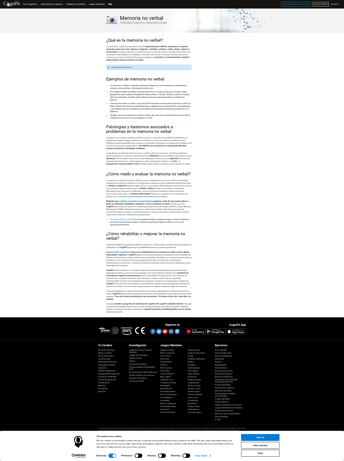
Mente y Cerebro (105, 353)
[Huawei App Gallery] (195, 331)
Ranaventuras (194, 350)
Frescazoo (192, 377)
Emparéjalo (165, 385)
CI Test (218, 419)
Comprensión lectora (224, 411)
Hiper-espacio (194, 374)
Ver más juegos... (195, 412)
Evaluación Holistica (138, 364)
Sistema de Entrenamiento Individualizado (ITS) (226, 381)
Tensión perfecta (195, 394)
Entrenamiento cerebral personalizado (225, 395)
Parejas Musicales (168, 406)
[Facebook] (153, 331)
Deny (260, 453)
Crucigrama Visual (168, 383)
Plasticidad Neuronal (107, 362)
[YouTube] (165, 331)
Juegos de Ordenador (138, 355)
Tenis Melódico (166, 397)
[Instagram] (171, 331)
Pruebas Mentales (222, 385)
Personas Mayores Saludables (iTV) (142, 368)
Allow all (260, 437)
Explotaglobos (194, 368)
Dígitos (191, 362)
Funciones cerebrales (107, 377)
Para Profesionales (223, 353)
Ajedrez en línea (167, 350)
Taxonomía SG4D (136, 381)
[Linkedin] (177, 331)
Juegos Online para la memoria (228, 405)
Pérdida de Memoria (106, 371)
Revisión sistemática (138, 378)
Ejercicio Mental (221, 402)
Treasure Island (166, 374)
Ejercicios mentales (223, 391)
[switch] (138, 455)
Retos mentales (221, 416)
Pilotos (132, 361)
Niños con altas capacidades (227, 414)
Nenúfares (192, 403)
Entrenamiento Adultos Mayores (143, 372)
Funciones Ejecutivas (107, 380)
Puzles (191, 356)
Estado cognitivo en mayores (141, 375)
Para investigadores (223, 356)
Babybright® (220, 365)
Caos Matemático (167, 391)
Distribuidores (221, 368)
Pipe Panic (164, 359)
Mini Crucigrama (167, 353)
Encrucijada (193, 371)
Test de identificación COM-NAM (123, 219)
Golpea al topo (194, 406)
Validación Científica (75, 4)
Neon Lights (165, 377)
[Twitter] (159, 331)
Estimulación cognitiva (224, 388)
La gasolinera (194, 383)
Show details (201, 456)
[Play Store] (215, 331)
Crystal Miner (166, 362)
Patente (218, 362)
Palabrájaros (193, 409)
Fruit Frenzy (165, 356)
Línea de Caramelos (196, 353)
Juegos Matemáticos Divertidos (228, 408)
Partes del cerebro (106, 356)
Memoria (102, 385)
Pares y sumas (194, 385)
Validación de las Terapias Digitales (140, 351)
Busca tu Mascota (168, 403)
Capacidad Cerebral (106, 365)
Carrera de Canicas (168, 394)
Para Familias (221, 350)
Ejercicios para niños (224, 371)
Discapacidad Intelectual (108, 374)
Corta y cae (193, 397)
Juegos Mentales (222, 399)
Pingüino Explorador (196, 359)
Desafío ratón (194, 391)
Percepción (103, 388)
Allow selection (260, 445)
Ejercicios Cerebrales (224, 377)
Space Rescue (166, 388)
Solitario (163, 365)
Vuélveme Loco (166, 380)
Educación (219, 359)
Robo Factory (166, 368)
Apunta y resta (194, 388)
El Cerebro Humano (106, 350)
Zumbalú (191, 365)
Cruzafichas (193, 400)
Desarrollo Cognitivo (223, 374)
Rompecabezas (194, 380)
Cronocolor (165, 409)
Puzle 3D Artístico (167, 412)
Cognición (102, 368)
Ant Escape (165, 371)
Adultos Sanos (135, 358)
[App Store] (236, 331)
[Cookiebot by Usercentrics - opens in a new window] (78, 456)
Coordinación (104, 383)
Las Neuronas (104, 359)
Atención (102, 391)
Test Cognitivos (30, 4)
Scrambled (164, 400)
